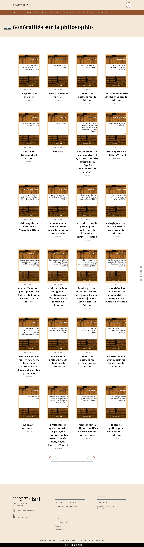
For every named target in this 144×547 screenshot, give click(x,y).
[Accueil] (21, 5)
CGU (80, 540)
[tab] (15, 12)
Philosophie (40, 17)
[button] (25, 44)
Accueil (16, 17)
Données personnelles (66, 540)
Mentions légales (47, 540)
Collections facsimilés (27, 17)
